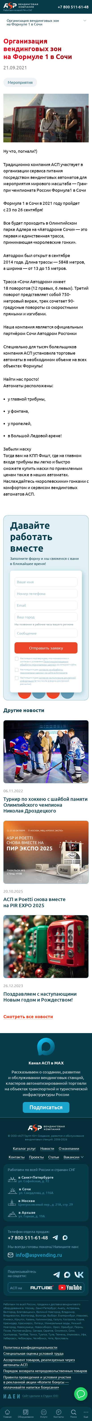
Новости (47, 1148)
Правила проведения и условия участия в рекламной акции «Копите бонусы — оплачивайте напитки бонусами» (37, 1382)
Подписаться (46, 1107)
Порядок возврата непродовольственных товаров (45, 1371)
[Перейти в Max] (67, 1275)
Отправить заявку (46, 648)
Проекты (36, 1157)
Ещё (86, 1417)
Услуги (43, 1417)
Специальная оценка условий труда (33, 1353)
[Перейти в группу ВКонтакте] (79, 1275)
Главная (7, 1417)
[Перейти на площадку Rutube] (42, 1287)
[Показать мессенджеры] (81, 1394)
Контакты (59, 1417)
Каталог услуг (24, 1148)
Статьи (53, 1157)
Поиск (73, 1417)
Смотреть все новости (28, 1016)
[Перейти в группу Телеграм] (56, 1275)
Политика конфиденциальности (30, 1347)
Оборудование (26, 1417)
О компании (69, 1148)
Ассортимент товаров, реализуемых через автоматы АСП (39, 1362)
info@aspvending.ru (39, 1255)
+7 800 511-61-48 (28, 1237)
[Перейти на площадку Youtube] (70, 1287)
